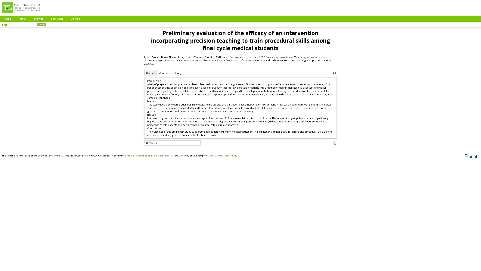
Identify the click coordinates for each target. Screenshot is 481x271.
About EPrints (215, 155)
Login (5, 24)
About (22, 18)
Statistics (57, 18)
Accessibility (231, 155)
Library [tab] (178, 73)
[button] (334, 143)
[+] (334, 73)
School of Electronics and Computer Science (148, 155)
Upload (75, 18)
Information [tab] (164, 73)
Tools (152, 143)
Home (7, 18)
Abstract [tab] (150, 73)
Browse (38, 18)
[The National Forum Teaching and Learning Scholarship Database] (21, 14)
